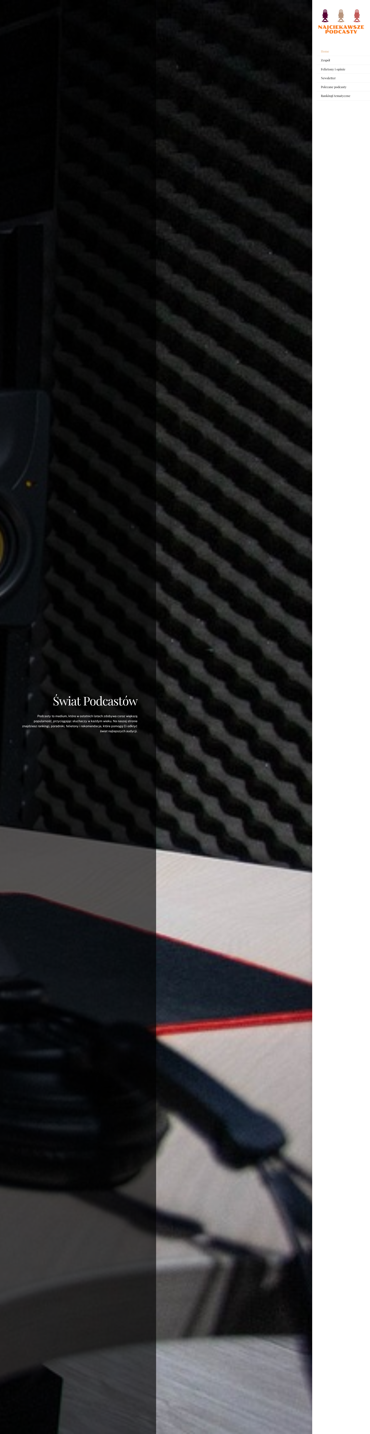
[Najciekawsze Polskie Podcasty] (341, 33)
